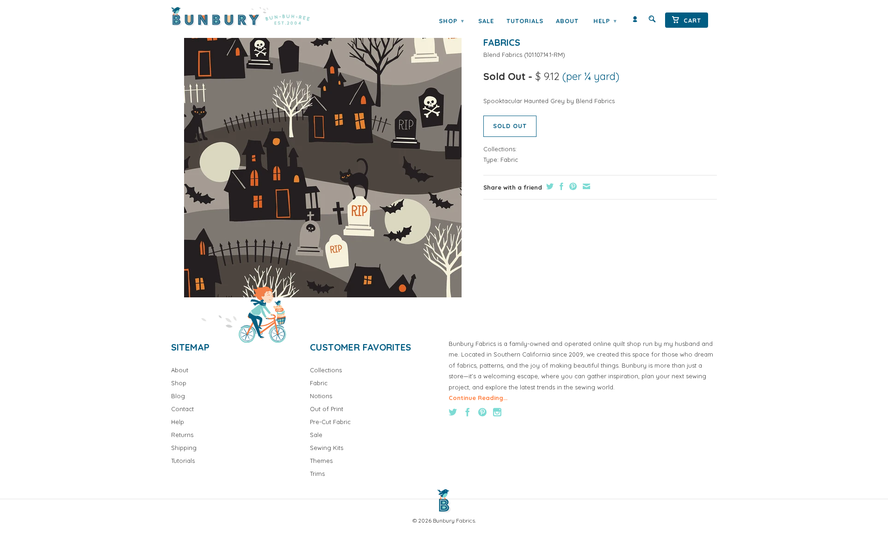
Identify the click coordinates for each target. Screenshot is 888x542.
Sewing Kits (326, 447)
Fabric (509, 159)
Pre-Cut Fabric (330, 421)
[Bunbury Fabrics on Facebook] (467, 412)
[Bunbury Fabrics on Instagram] (497, 412)
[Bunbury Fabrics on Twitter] (453, 412)
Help (605, 21)
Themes (321, 460)
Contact (182, 409)
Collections (326, 370)
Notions (321, 396)
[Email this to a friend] (585, 186)
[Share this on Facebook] (560, 186)
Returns (182, 434)
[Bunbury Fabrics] (253, 16)
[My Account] (635, 21)
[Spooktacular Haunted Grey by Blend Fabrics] (322, 158)
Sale (486, 21)
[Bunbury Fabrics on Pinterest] (482, 412)
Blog (178, 396)
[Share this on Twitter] (549, 186)
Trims (317, 473)
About (567, 21)
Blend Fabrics (502, 54)
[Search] (652, 21)
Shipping (184, 447)
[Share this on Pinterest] (572, 186)
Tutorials (524, 21)
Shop (451, 21)
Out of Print (326, 409)
